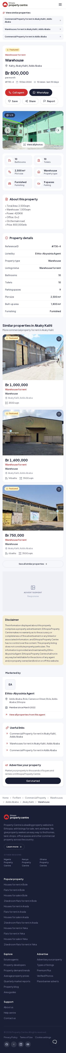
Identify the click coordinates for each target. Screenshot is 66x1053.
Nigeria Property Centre (8, 862)
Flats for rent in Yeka (14, 933)
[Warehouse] (33, 370)
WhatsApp (43, 92)
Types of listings (45, 964)
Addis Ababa (12, 802)
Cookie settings (43, 1037)
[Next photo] (58, 130)
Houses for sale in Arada (16, 917)
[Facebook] (7, 1044)
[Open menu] (60, 4)
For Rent (17, 797)
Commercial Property (35, 797)
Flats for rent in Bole (14, 889)
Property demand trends (17, 970)
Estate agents (11, 959)
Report (51, 101)
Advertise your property (49, 959)
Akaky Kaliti (28, 802)
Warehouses (56, 797)
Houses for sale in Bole (15, 895)
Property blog (11, 986)
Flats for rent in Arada (15, 911)
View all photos (35, 144)
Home (5, 797)
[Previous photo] (8, 130)
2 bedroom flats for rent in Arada (21, 922)
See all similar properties (31, 564)
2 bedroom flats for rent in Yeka (20, 944)
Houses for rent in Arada (16, 906)
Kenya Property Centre (26, 862)
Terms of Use (26, 1037)
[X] (14, 1044)
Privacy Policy (10, 1037)
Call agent (18, 92)
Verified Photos (45, 975)
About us (8, 1007)
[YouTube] (28, 1044)
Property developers (15, 964)
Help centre (10, 1012)
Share (32, 101)
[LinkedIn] (21, 1044)
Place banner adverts (48, 981)
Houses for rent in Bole (16, 884)
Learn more (12, 846)
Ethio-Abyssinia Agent (19, 693)
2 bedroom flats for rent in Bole (20, 900)
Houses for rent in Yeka (16, 928)
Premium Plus (44, 970)
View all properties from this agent (27, 714)
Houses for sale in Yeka (16, 938)
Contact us (10, 1018)
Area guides (10, 992)
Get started (33, 780)
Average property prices (16, 975)
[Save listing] (59, 338)
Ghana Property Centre (44, 862)
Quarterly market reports (17, 981)
